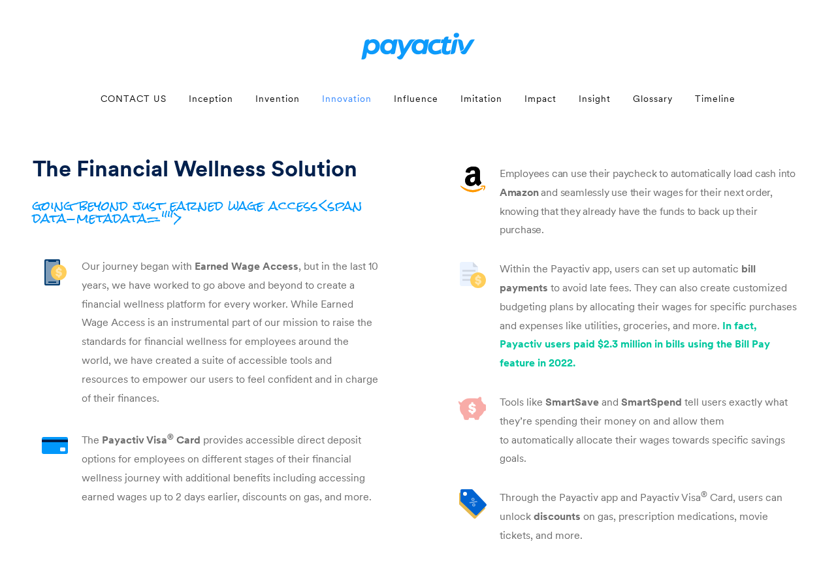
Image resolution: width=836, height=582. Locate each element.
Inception (211, 99)
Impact (540, 99)
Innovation (347, 99)
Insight (595, 99)
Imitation (481, 99)
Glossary (653, 99)
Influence (416, 99)
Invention (277, 99)
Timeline (715, 99)
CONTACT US (134, 99)
